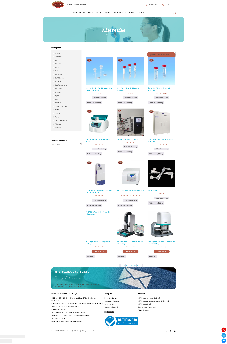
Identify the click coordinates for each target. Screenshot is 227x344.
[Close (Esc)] (3, 336)
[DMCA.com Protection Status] (121, 312)
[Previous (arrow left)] (3, 341)
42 (135, 265)
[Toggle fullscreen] (15, 336)
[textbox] (66, 144)
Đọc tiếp (90, 257)
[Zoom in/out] (22, 336)
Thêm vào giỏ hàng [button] (94, 103)
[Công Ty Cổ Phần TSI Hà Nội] (58, 4)
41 (132, 265)
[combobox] (66, 143)
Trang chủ (109, 35)
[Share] (9, 336)
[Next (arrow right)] (9, 341)
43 (138, 265)
